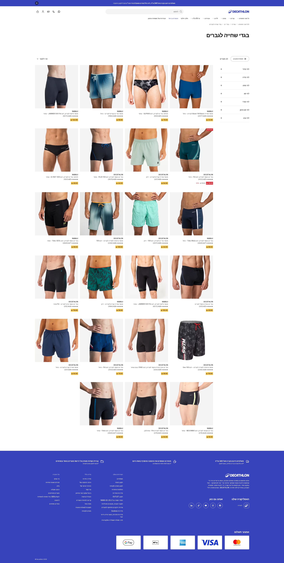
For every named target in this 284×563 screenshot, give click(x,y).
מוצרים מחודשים (53, 493)
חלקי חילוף (184, 18)
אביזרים (207, 18)
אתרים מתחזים (54, 504)
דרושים (57, 500)
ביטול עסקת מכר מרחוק (83, 493)
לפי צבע (246, 118)
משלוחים (120, 479)
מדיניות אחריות (118, 493)
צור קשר (88, 489)
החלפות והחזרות (117, 489)
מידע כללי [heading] (88, 474)
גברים (232, 18)
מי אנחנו (56, 479)
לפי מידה (246, 77)
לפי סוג (246, 93)
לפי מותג (246, 85)
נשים (224, 18)
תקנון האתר (119, 482)
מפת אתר (88, 504)
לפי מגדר (245, 102)
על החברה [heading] (56, 474)
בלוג (58, 486)
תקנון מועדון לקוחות (116, 486)
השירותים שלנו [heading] (118, 474)
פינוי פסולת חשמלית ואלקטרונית (112, 520)
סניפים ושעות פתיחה (52, 482)
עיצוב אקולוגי (55, 489)
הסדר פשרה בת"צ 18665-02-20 (111, 500)
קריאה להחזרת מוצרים (83, 500)
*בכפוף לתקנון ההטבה (144, 3)
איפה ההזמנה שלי (85, 482)
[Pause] (36, 3)
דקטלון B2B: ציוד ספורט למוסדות (48, 497)
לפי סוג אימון (244, 110)
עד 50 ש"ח (196, 18)
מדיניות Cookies (117, 511)
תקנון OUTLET (118, 497)
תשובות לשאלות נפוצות (83, 507)
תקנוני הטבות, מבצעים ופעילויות (112, 504)
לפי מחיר (245, 69)
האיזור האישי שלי (85, 486)
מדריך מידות (87, 479)
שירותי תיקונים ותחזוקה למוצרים (112, 507)
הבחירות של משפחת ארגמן (157, 18)
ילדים (216, 18)
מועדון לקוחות (86, 511)
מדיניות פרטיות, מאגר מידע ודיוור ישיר (112, 516)
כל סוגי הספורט (244, 18)
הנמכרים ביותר (173, 18)
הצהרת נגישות (86, 497)
